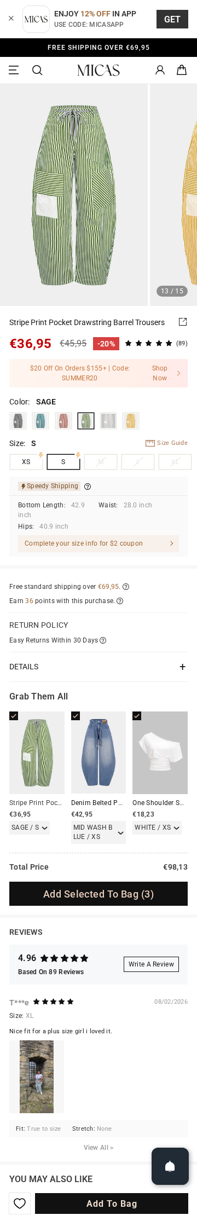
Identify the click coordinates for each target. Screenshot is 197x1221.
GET (172, 19)
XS (26, 462)
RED (63, 421)
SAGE (86, 421)
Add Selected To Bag (98, 894)
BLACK (18, 421)
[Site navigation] (15, 70)
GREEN (40, 421)
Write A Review (151, 964)
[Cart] (182, 70)
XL (175, 462)
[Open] (170, 1166)
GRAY (108, 421)
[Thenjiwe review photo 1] (36, 1076)
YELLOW (130, 421)
